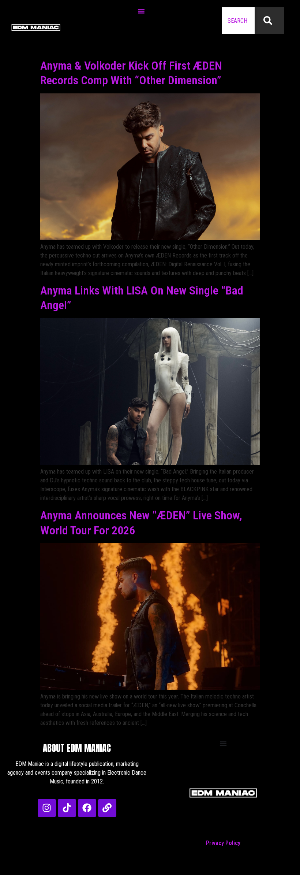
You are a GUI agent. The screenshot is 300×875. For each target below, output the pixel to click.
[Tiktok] (67, 808)
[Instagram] (47, 808)
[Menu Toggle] (141, 11)
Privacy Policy (223, 842)
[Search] (269, 20)
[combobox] (238, 20)
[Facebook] (87, 808)
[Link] (107, 808)
